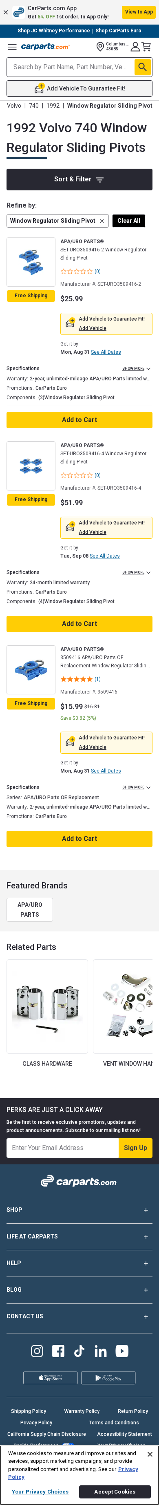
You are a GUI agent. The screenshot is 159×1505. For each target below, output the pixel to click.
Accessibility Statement (124, 1434)
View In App (139, 12)
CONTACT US (25, 1316)
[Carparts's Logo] (45, 47)
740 (34, 105)
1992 (53, 105)
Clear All (128, 220)
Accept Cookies (114, 1492)
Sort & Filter (73, 179)
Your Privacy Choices (40, 1492)
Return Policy (133, 1411)
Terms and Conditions (114, 1423)
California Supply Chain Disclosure (46, 1434)
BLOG (14, 1289)
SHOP (14, 1210)
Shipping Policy (28, 1411)
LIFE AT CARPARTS (32, 1236)
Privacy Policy (36, 1423)
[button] (79, 12)
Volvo (14, 105)
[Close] (150, 1454)
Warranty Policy (81, 1411)
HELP (14, 1263)
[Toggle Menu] (12, 46)
